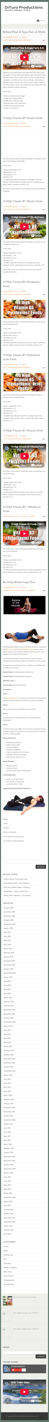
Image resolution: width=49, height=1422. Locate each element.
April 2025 (7, 945)
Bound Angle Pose (13, 698)
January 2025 (8, 957)
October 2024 (8, 969)
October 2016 (8, 1230)
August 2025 (8, 928)
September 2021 (10, 1120)
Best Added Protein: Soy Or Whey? (16, 883)
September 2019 (10, 1197)
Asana (6, 590)
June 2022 (7, 1083)
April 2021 (7, 1140)
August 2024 (8, 977)
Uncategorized (9, 1280)
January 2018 (8, 1214)
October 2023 (8, 1018)
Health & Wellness (15, 40)
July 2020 (7, 1177)
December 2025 (9, 912)
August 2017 (8, 1226)
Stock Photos (9, 1276)
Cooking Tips (8, 1255)
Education (7, 1263)
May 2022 (7, 1087)
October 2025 (8, 920)
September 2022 (10, 1071)
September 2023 (10, 1022)
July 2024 (7, 981)
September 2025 (10, 924)
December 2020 (9, 1157)
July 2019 (7, 1205)
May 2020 (7, 1185)
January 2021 (8, 1152)
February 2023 (9, 1050)
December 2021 (9, 1108)
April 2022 (7, 1091)
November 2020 (9, 1161)
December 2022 (9, 1059)
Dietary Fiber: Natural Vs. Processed (17, 895)
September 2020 (10, 1169)
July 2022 (7, 1079)
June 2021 (7, 1132)
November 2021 (9, 1112)
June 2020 (7, 1181)
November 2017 (9, 1218)
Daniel (23, 37)
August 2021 (8, 1124)
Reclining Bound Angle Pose (19, 582)
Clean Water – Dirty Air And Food (16, 891)
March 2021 (8, 1144)
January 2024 (8, 1006)
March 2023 (8, 1046)
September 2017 (10, 1222)
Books (32, 516)
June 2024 (7, 985)
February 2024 (9, 1002)
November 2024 (9, 965)
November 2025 (9, 916)
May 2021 (7, 1136)
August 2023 (8, 1026)
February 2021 (9, 1148)
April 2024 (7, 994)
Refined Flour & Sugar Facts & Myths (24, 32)
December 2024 (9, 961)
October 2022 (8, 1067)
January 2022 (8, 1104)
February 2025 (9, 953)
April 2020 (7, 1189)
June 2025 (7, 936)
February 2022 (9, 1099)
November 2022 (9, 1063)
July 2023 (7, 1030)
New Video (27, 40)
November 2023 (9, 1014)
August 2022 (8, 1075)
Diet (5, 40)
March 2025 (8, 949)
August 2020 (8, 1173)
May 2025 (7, 940)
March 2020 (8, 1193)
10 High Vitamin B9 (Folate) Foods (23, 118)
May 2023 (7, 1038)
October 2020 (8, 1165)
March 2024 (8, 998)
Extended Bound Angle (26, 649)
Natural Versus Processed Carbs (15, 879)
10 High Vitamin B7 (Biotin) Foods (23, 201)
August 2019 (8, 1201)
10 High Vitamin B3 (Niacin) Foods (23, 430)
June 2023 (7, 1034)
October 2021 (8, 1116)
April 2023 (7, 1042)
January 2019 (8, 1210)
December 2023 (9, 1010)
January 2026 (8, 908)
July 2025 (7, 932)
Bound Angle (10, 649)
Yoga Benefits (30, 590)
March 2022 (8, 1095)
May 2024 (7, 989)
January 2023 (8, 1055)
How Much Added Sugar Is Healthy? (17, 887)
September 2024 (10, 973)
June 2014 (7, 1234)
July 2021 (7, 1128)
